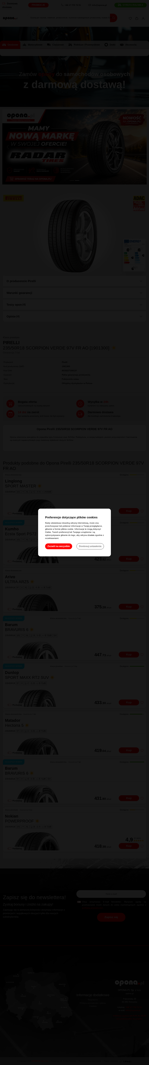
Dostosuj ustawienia (90, 546)
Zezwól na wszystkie (58, 546)
